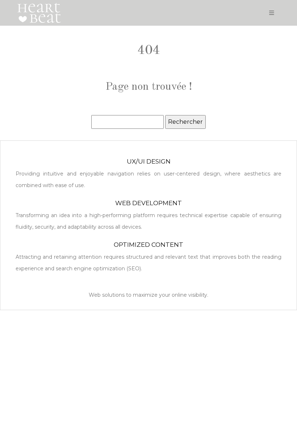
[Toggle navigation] (272, 13)
